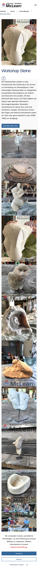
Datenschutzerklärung (18, 547)
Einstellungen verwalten (17, 564)
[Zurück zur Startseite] (12, 5)
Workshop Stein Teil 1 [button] (10, 126)
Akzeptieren (19, 553)
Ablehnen (19, 559)
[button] (35, 5)
